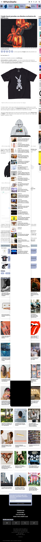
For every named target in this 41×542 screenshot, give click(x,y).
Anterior (1, 6)
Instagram (29, 2)
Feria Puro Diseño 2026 (22, 3)
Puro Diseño (5, 55)
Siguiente (39, 6)
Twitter (34, 2)
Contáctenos (20, 536)
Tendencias (20, 510)
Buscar (39, 2)
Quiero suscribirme (20, 503)
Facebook (32, 2)
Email (9, 51)
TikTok (36, 2)
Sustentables (22, 1)
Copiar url (12, 51)
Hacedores (20, 512)
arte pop (7, 273)
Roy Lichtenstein (5, 242)
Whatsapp (2, 51)
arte (2, 273)
